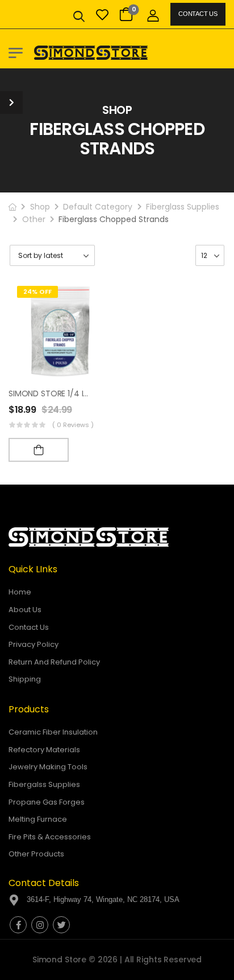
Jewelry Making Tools (48, 766)
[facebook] (18, 924)
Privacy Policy (33, 644)
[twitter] (61, 924)
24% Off (37, 291)
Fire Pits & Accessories (50, 836)
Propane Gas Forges (47, 802)
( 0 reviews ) (73, 424)
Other (33, 219)
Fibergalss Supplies (44, 784)
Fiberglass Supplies (182, 206)
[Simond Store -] (91, 53)
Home (20, 592)
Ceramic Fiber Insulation (53, 732)
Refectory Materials (44, 749)
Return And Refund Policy (54, 662)
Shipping (25, 679)
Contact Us (197, 13)
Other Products (36, 853)
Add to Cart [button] (39, 450)
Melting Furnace (38, 819)
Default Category (97, 206)
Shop (40, 206)
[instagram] (39, 924)
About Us (25, 609)
